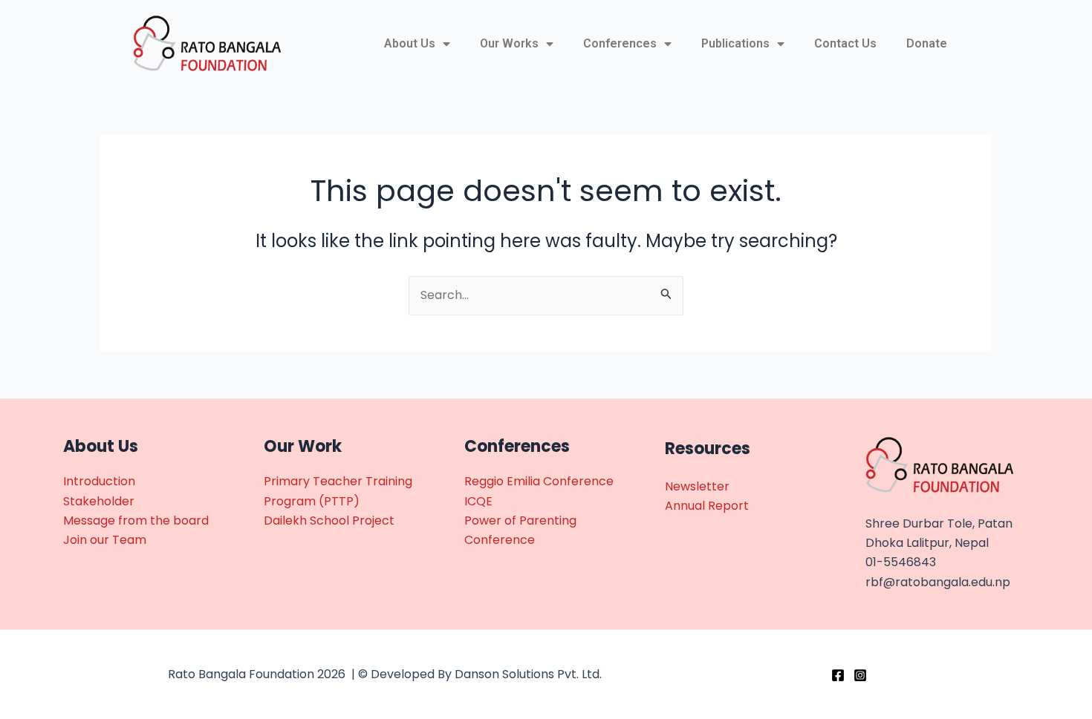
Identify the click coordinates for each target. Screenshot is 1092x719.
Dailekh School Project (329, 520)
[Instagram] (860, 675)
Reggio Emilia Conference (539, 481)
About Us (409, 43)
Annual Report (707, 505)
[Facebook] (838, 675)
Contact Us (845, 43)
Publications (735, 43)
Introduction (99, 481)
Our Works (509, 43)
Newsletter (697, 486)
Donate (926, 43)
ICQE (478, 501)
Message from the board (136, 520)
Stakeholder (98, 501)
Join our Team (104, 539)
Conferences (620, 43)
